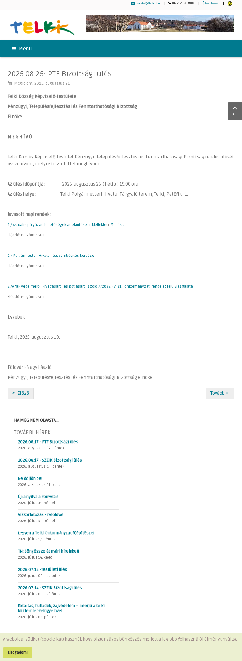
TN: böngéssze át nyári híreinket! (48, 551)
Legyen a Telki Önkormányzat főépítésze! (56, 533)
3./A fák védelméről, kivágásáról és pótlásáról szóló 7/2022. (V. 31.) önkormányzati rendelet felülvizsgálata (100, 286)
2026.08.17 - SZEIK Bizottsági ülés (50, 460)
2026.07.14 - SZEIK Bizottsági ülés (50, 587)
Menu (25, 49)
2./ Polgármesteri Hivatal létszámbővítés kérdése (51, 255)
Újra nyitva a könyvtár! (38, 496)
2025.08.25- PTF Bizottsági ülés (60, 73)
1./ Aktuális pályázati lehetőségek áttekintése (47, 224)
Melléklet (99, 224)
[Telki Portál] (42, 25)
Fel (235, 114)
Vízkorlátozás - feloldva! (40, 514)
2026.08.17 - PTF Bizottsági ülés (48, 442)
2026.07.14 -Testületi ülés (42, 569)
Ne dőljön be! (30, 478)
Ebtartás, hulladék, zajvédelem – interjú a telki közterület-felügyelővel (61, 608)
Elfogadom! (18, 652)
